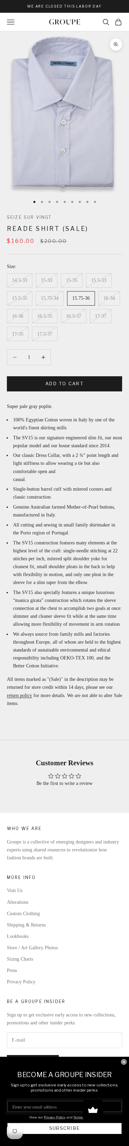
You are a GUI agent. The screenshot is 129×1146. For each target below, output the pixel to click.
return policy (19, 695)
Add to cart (64, 383)
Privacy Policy (21, 981)
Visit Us (14, 890)
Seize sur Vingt (29, 217)
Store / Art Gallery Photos (32, 947)
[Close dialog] (124, 1062)
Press (12, 970)
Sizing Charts (20, 959)
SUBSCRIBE (64, 1128)
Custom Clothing (23, 913)
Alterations (17, 902)
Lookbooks (18, 936)
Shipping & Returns (26, 925)
